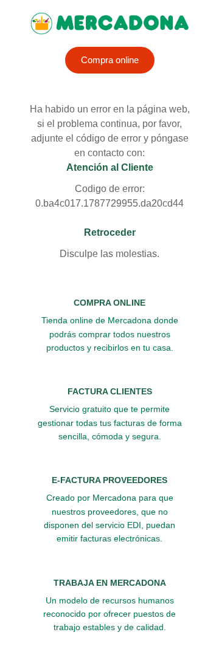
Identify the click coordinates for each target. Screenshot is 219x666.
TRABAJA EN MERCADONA (110, 583)
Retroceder (110, 232)
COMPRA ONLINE (109, 302)
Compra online (110, 60)
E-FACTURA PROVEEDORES (109, 480)
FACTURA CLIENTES (110, 391)
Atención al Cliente (109, 167)
